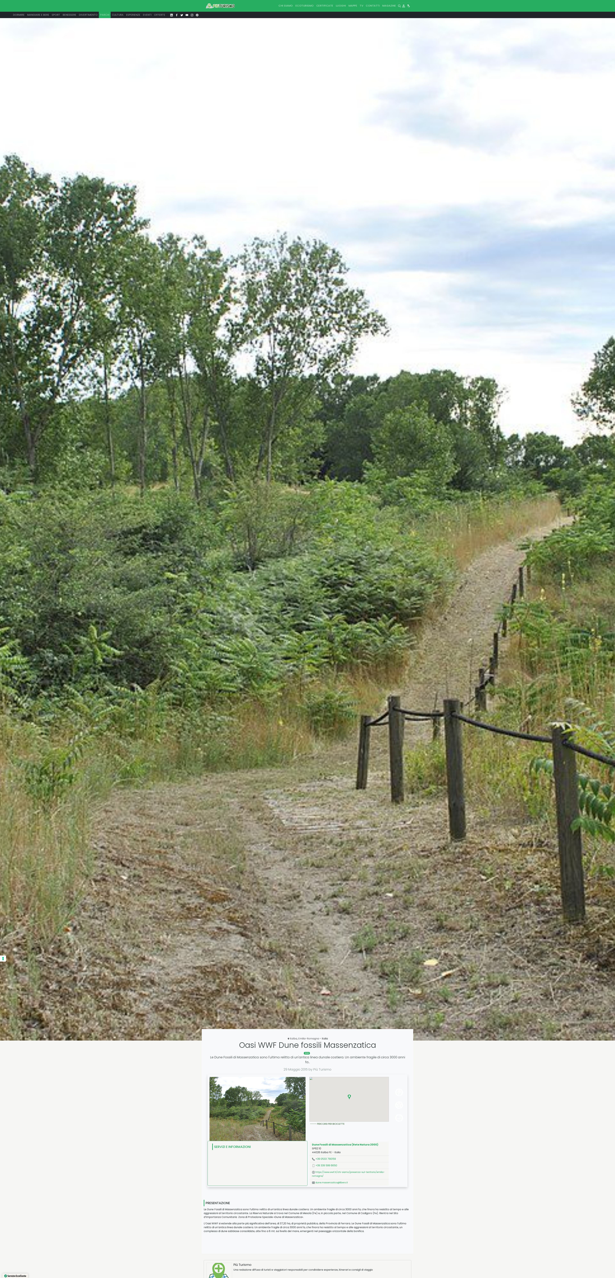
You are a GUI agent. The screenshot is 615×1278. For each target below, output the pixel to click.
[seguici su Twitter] (181, 15)
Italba (293, 1038)
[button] (349, 1097)
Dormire (19, 15)
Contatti (373, 6)
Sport (56, 15)
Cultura (117, 15)
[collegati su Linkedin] (171, 15)
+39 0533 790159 (325, 1159)
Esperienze (133, 15)
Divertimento (88, 15)
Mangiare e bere (38, 15)
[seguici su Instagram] (192, 15)
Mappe (352, 6)
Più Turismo (242, 1264)
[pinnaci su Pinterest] (197, 15)
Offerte (159, 15)
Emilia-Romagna (308, 1038)
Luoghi (341, 6)
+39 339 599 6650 (326, 1165)
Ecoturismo (304, 6)
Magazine (389, 6)
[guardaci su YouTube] (186, 15)
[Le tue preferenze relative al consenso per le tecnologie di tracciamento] (3, 958)
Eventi (147, 15)
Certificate (324, 6)
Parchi (104, 15)
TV (361, 6)
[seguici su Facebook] (176, 15)
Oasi (307, 1053)
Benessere (69, 15)
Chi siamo (286, 6)
